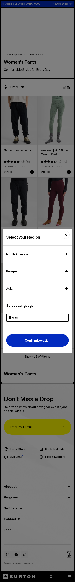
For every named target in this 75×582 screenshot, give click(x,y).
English (13, 317)
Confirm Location (37, 340)
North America (17, 254)
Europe (11, 271)
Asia (9, 288)
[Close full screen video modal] (66, 235)
